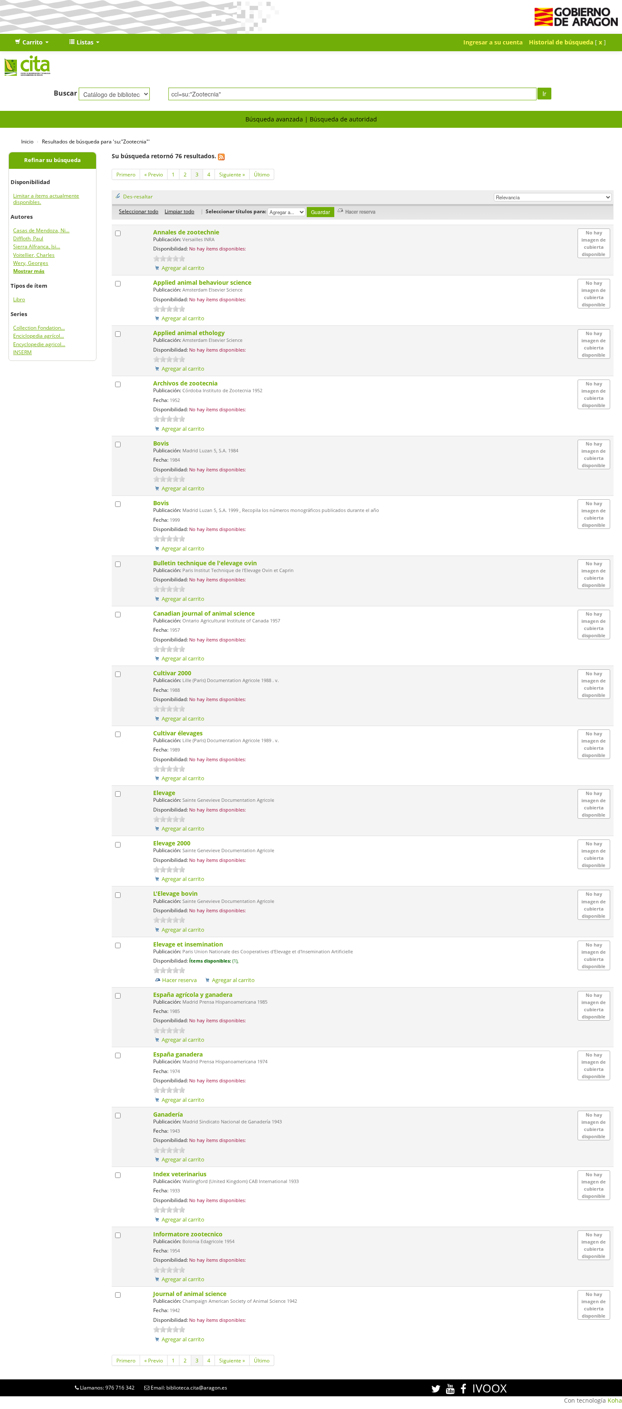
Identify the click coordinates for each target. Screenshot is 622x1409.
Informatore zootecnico (188, 1234)
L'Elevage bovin (176, 893)
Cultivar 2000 (173, 673)
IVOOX (489, 1388)
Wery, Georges (30, 263)
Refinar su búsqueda (52, 160)
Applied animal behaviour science (203, 282)
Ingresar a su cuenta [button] (493, 42)
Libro (19, 299)
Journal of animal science (190, 1294)
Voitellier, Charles (34, 255)
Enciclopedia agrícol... (38, 335)
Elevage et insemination (189, 944)
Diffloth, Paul (28, 238)
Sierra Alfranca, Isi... (36, 246)
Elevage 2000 (172, 843)
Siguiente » (232, 174)
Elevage (165, 793)
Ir (544, 93)
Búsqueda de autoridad (343, 119)
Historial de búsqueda (561, 42)
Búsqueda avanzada (274, 119)
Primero (125, 174)
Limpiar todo (179, 211)
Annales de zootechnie (187, 232)
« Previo (153, 174)
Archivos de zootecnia (186, 383)
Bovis (162, 443)
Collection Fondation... (39, 327)
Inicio (27, 141)
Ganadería (168, 1114)
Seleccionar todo (138, 211)
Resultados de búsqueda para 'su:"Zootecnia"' (96, 141)
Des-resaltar (138, 196)
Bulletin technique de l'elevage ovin (206, 563)
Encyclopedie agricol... (39, 344)
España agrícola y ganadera (193, 995)
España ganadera (178, 1054)
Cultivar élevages (178, 733)
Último (262, 174)
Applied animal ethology (189, 333)
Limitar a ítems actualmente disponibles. (46, 199)
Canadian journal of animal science (204, 613)
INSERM (22, 352)
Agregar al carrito (183, 268)
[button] (31, 42)
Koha (615, 1400)
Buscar (65, 93)
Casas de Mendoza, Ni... (41, 230)
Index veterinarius (180, 1174)
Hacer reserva (179, 980)
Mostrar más (28, 271)
